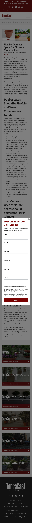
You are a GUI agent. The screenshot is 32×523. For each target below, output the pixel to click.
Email (5, 234)
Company (7, 260)
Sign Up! (16, 300)
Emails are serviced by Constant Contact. (12, 295)
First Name (7, 243)
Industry (6, 277)
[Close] (29, 219)
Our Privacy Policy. (24, 295)
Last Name (7, 251)
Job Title (6, 269)
